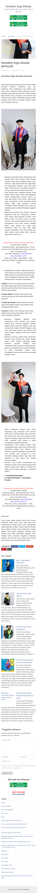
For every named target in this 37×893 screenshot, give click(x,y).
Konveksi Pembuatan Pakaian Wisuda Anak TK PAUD (25, 695)
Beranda (3, 36)
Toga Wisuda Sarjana (7, 872)
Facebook (15, 546)
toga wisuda (11, 36)
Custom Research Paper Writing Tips (11, 820)
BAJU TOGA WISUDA (7, 809)
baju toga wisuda (6, 806)
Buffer (9, 549)
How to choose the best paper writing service (14, 824)
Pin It (4, 549)
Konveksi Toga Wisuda (18, 6)
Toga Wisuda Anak (6, 865)
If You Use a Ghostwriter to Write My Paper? (13, 827)
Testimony (4, 851)
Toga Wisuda (5, 854)
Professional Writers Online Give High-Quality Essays (16, 841)
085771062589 (26, 254)
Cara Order (4, 813)
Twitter (22, 546)
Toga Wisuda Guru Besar (8, 868)
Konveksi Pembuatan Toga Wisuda (11, 832)
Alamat (3, 802)
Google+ (30, 546)
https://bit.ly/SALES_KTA (18, 256)
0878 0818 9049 (18, 794)
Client (2, 817)
